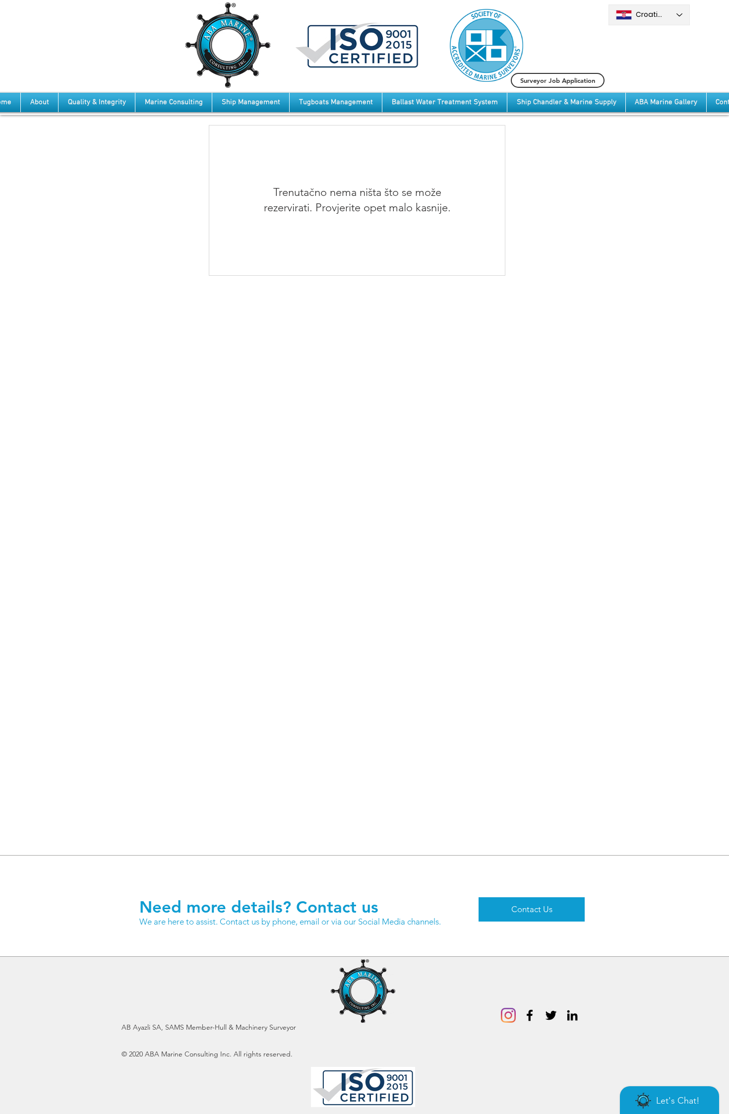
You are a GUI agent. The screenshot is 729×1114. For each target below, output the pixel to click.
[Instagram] (508, 1015)
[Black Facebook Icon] (529, 1015)
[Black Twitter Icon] (551, 1015)
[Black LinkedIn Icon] (572, 1015)
